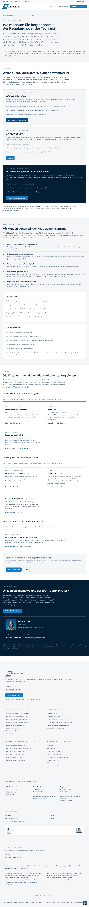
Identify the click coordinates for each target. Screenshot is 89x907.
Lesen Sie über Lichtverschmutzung (18, 546)
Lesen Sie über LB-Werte (14, 487)
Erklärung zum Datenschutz (46, 902)
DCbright (8, 855)
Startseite (6, 16)
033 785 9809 (7, 2)
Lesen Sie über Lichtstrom (14, 423)
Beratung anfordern (14, 695)
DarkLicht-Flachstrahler (13, 858)
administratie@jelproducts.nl (34, 638)
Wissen (13, 16)
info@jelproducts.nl (21, 2)
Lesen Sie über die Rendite (56, 487)
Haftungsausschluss (65, 902)
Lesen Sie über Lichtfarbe (56, 423)
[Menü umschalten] (51, 6)
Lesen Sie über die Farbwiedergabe (17, 448)
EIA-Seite (38, 206)
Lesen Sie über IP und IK (13, 512)
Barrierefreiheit (79, 902)
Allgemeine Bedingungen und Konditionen (19, 902)
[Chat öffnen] (84, 903)
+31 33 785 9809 (12, 687)
